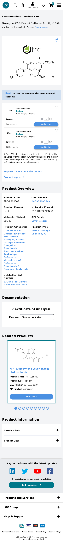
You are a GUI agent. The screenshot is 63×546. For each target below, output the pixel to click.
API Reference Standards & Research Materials (16, 264)
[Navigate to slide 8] (43, 408)
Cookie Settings (55, 532)
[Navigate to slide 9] (47, 408)
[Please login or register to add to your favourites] (56, 108)
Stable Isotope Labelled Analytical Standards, (14, 244)
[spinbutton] (46, 119)
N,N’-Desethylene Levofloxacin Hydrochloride (29, 370)
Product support (13, 177)
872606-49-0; (12, 281)
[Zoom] (53, 77)
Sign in (8, 93)
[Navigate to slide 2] (19, 408)
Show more (41, 27)
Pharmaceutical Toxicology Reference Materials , (14, 256)
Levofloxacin (40, 220)
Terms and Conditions (10, 532)
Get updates (29, 485)
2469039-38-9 (41, 201)
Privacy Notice (27, 532)
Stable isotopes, (11, 238)
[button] (50, 119)
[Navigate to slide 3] (23, 408)
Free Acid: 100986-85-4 (16, 283)
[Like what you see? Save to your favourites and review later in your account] (43, 5)
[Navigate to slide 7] (39, 408)
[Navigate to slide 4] (27, 408)
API (46, 233)
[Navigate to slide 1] (15, 408)
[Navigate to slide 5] (31, 408)
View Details (31, 396)
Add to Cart (46, 124)
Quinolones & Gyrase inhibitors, (15, 232)
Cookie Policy (41, 532)
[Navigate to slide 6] (35, 408)
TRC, (7, 236)
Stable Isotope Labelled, (41, 232)
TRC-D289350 (31, 376)
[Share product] (57, 40)
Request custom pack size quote (22, 171)
